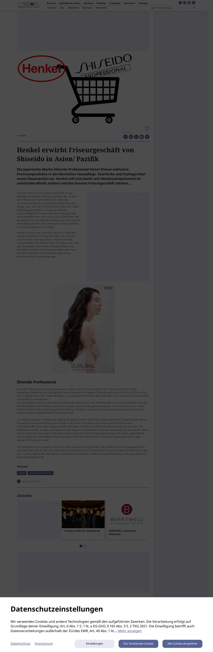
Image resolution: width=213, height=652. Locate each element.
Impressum (44, 643)
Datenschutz (21, 643)
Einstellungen (94, 644)
